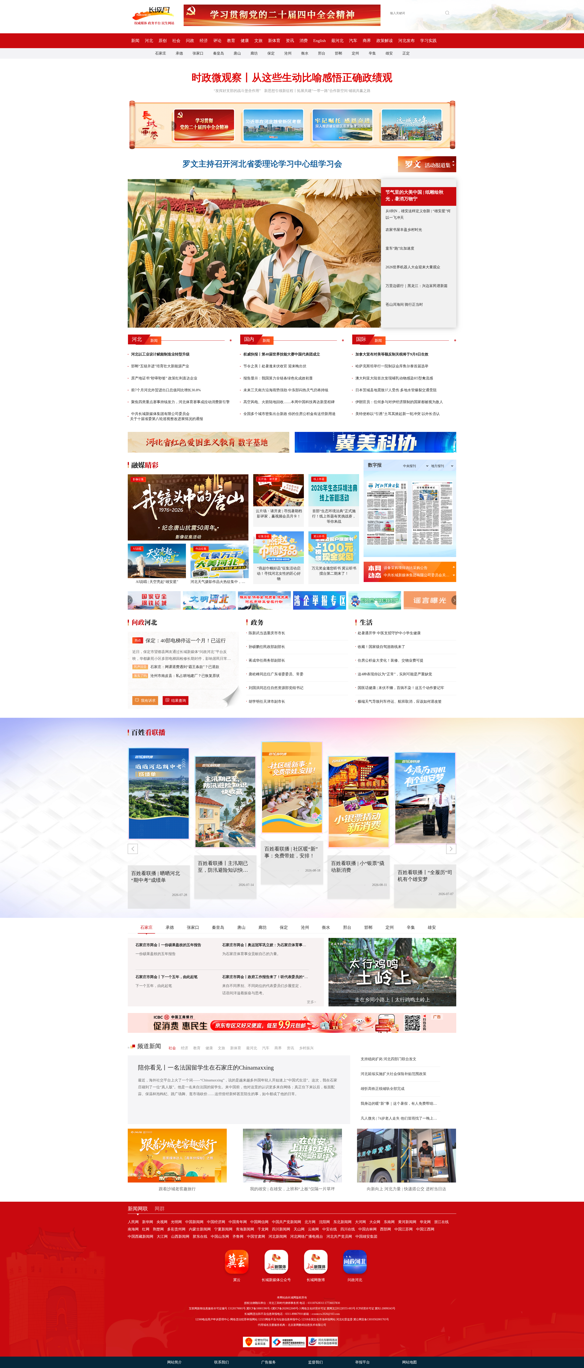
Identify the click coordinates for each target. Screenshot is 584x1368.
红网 (145, 1229)
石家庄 (160, 53)
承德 (179, 53)
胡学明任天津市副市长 (267, 701)
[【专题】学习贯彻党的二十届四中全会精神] (203, 125)
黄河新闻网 (407, 1222)
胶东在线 (200, 1236)
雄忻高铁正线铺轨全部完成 (382, 1089)
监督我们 (315, 1362)
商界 (367, 40)
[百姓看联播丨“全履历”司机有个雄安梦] (359, 802)
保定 (271, 53)
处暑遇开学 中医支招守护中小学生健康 (389, 633)
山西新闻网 (180, 1236)
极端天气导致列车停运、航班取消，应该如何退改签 (400, 701)
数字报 (375, 464)
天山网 (299, 1229)
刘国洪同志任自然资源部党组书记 (276, 688)
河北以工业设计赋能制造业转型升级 (160, 354)
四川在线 (347, 1229)
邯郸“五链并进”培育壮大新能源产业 (160, 366)
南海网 (133, 1229)
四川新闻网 (281, 1229)
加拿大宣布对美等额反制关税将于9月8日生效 (391, 354)
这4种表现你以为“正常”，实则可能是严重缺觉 (395, 674)
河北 (149, 40)
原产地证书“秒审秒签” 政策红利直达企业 (164, 378)
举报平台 (362, 1362)
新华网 (147, 1222)
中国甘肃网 (256, 1236)
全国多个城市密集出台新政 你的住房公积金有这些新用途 (289, 414)
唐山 (237, 53)
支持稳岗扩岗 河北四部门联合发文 (388, 1059)
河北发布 (406, 40)
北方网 (310, 1222)
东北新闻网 (342, 1222)
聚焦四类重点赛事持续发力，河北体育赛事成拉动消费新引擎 (180, 402)
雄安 (389, 53)
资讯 (290, 40)
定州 (355, 53)
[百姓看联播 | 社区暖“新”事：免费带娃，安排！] (225, 802)
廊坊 (254, 53)
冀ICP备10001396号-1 (259, 1308)
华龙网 (425, 1222)
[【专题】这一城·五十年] (411, 125)
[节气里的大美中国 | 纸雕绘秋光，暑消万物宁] (254, 253)
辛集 (372, 53)
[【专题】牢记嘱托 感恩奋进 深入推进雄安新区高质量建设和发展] (341, 125)
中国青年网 (238, 1222)
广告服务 (268, 1362)
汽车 (353, 40)
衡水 (304, 53)
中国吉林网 (367, 1229)
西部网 (385, 1229)
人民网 (133, 1222)
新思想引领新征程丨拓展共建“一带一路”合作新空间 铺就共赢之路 (317, 91)
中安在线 (329, 1229)
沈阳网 (324, 1222)
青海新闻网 (245, 1229)
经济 (204, 40)
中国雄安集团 (366, 1236)
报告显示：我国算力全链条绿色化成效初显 (278, 378)
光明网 (176, 1222)
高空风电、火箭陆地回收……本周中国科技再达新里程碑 (289, 402)
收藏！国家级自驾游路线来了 (381, 647)
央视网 (161, 1222)
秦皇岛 (218, 53)
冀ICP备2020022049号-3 (286, 1308)
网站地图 (409, 1362)
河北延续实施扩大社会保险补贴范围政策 (393, 1074)
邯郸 (338, 53)
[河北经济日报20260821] (387, 513)
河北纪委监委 (344, 1319)
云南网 (313, 1229)
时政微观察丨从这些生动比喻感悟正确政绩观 (292, 77)
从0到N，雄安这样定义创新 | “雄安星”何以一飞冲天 (418, 214)
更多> (311, 1002)
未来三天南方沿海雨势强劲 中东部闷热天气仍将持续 (285, 390)
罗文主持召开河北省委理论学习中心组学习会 (262, 163)
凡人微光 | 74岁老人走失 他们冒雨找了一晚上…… (400, 1118)
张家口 (198, 53)
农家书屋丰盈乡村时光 (404, 230)
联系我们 (221, 1362)
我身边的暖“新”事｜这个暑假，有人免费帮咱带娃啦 (400, 1103)
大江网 (162, 1236)
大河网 (360, 1222)
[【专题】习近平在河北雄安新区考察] (272, 125)
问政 (190, 40)
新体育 (274, 40)
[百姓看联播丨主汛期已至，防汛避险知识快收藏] (159, 793)
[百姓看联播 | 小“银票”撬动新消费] (292, 787)
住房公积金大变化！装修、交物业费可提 (390, 660)
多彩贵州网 (176, 1229)
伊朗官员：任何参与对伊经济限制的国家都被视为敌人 (399, 402)
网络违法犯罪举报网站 (244, 1319)
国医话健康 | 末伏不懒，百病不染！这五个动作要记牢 (401, 688)
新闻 (135, 40)
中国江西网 (425, 1229)
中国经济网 (216, 1222)
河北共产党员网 (339, 1236)
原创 (163, 40)
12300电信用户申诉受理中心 (212, 1319)
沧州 (288, 53)
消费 (304, 40)
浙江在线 (441, 1222)
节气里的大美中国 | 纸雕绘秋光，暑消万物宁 (414, 195)
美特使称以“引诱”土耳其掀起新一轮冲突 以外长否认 (397, 414)
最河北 (337, 40)
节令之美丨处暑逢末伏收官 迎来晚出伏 (274, 366)
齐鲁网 (237, 1236)
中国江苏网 (403, 1229)
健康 (245, 40)
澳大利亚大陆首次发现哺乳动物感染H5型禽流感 (394, 378)
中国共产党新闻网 (286, 1222)
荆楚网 (158, 1229)
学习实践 (428, 40)
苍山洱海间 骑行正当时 (404, 304)
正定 (406, 53)
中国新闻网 (194, 1222)
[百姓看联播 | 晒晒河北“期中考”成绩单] (425, 798)
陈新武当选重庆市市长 (267, 633)
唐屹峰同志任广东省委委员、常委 (276, 674)
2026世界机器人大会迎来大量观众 (413, 267)
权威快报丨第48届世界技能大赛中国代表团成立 (281, 354)
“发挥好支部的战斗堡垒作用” (237, 91)
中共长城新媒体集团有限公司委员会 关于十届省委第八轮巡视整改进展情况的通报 (166, 416)
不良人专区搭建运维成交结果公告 (411, 568)
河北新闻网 (278, 1236)
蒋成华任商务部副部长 (267, 660)
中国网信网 (259, 1222)
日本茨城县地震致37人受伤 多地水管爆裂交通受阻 (396, 390)
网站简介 (174, 1362)
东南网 (389, 1222)
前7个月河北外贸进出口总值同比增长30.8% (166, 390)
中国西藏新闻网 (140, 1236)
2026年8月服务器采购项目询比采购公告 (416, 575)
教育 (231, 40)
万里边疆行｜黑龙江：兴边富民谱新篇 (417, 286)
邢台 (321, 53)
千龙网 (263, 1229)
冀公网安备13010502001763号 (371, 1319)
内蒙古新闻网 (200, 1229)
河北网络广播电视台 (306, 1236)
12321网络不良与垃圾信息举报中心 (279, 1319)
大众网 (374, 1222)
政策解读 (384, 40)
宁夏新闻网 (223, 1229)
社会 (176, 40)
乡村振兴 (306, 1048)
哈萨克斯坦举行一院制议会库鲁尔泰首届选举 (391, 366)
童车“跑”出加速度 (400, 248)
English (319, 40)
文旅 (258, 40)
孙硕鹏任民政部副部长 (267, 647)
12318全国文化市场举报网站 (318, 1319)
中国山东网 (220, 1236)
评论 (217, 40)
